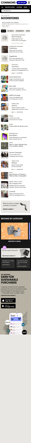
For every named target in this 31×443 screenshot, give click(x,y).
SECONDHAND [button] (20, 31)
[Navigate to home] (8, 3)
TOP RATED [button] (10, 31)
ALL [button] (3, 31)
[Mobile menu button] (28, 3)
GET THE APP (22, 2)
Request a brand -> (8, 209)
